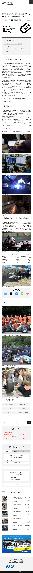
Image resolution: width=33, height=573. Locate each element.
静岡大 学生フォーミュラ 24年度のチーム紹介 (14, 397)
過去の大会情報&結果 (23, 412)
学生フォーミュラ (10, 8)
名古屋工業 (18, 436)
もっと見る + (16, 467)
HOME (4, 8)
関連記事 (6, 51)
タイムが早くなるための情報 (23, 405)
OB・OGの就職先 (9, 405)
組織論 (9, 412)
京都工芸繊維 (23, 438)
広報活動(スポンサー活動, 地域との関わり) (14, 49)
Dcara (6, 4)
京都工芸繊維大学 (8, 432)
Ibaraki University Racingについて (13, 43)
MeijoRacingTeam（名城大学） (9, 365)
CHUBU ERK (7, 436)
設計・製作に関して (9, 46)
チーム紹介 (17, 8)
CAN (14, 438)
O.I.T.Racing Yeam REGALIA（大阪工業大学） (13, 367)
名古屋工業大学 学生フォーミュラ (11, 434)
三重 (17, 438)
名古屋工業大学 (7, 438)
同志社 (22, 434)
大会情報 (23, 408)
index (13, 436)
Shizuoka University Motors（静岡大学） (12, 335)
